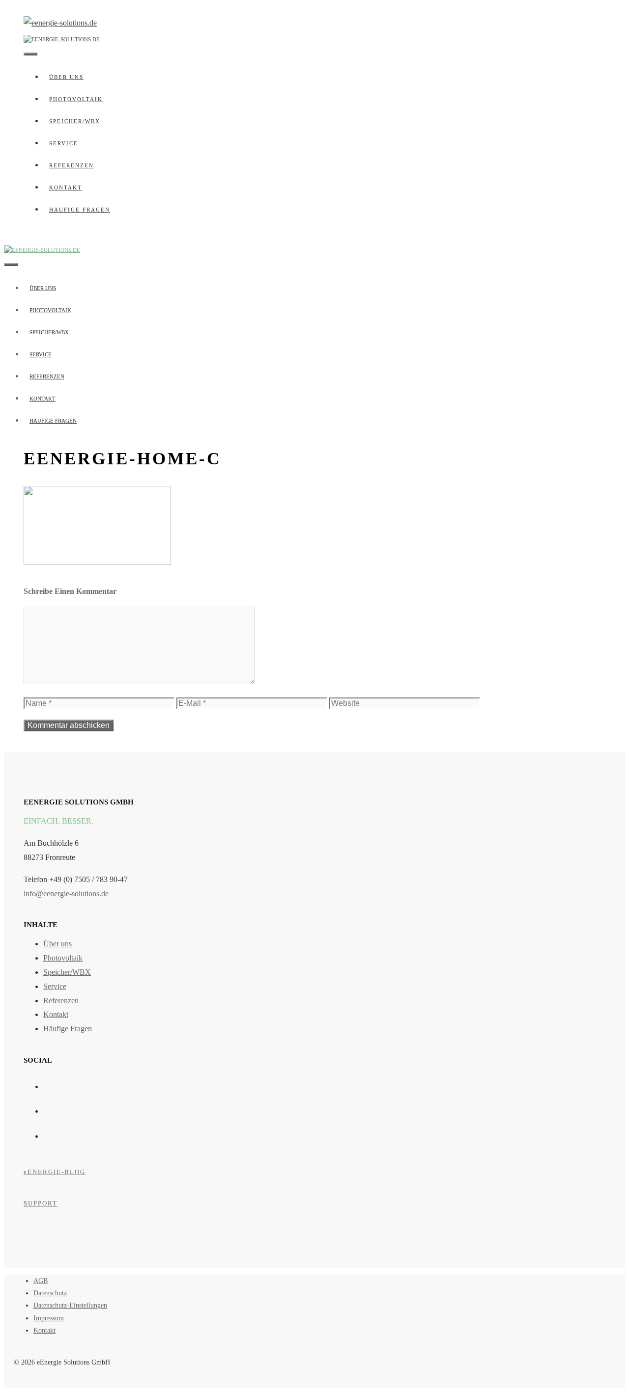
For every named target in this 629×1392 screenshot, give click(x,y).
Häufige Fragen (79, 210)
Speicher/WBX (74, 121)
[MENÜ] (30, 54)
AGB (40, 1281)
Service (63, 143)
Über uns (66, 77)
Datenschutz (50, 1293)
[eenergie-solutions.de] (62, 38)
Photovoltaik (76, 99)
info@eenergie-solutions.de (66, 893)
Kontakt (65, 187)
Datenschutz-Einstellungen (70, 1305)
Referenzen (71, 165)
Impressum (48, 1318)
